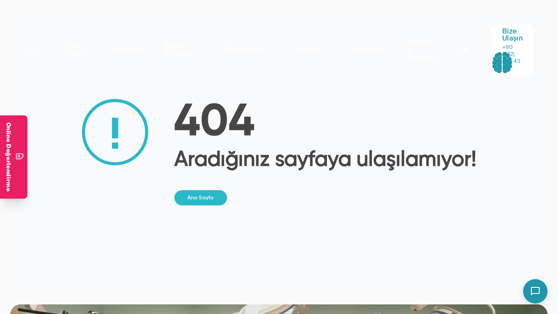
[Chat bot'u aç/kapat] (535, 291)
